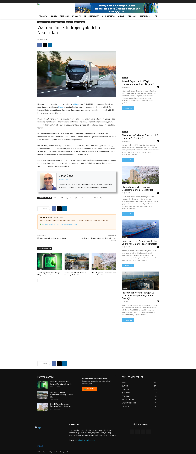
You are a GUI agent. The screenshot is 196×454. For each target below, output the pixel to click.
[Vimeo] (154, 1)
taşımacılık (79, 198)
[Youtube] (157, 1)
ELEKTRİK (40, 22)
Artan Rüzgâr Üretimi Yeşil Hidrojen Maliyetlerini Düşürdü (138, 83)
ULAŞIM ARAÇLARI (79, 22)
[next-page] (42, 280)
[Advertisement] (140, 35)
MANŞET (62, 22)
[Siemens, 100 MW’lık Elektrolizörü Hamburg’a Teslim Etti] (77, 261)
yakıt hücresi (97, 198)
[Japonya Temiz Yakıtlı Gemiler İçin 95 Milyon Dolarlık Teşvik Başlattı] (140, 229)
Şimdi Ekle (90, 389)
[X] (151, 1)
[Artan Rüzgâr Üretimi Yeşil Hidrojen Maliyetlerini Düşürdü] (49, 261)
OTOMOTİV (69, 22)
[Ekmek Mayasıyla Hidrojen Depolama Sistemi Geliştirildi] (104, 261)
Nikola (60, 107)
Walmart (76, 104)
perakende (70, 198)
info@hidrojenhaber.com (87, 440)
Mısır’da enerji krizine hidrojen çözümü (51, 238)
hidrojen (56, 198)
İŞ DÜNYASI (55, 22)
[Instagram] (148, 1)
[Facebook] (144, 1)
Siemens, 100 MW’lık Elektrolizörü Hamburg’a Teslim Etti (140, 137)
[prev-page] (38, 280)
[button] (156, 16)
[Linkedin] (50, 45)
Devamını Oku (128, 108)
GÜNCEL (47, 22)
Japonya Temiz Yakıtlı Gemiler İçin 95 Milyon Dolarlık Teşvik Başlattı (140, 242)
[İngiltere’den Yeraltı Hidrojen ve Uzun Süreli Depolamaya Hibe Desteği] (140, 281)
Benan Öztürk (66, 175)
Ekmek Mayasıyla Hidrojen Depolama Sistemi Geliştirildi (137, 188)
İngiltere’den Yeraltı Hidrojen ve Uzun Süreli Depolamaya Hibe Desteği (138, 295)
